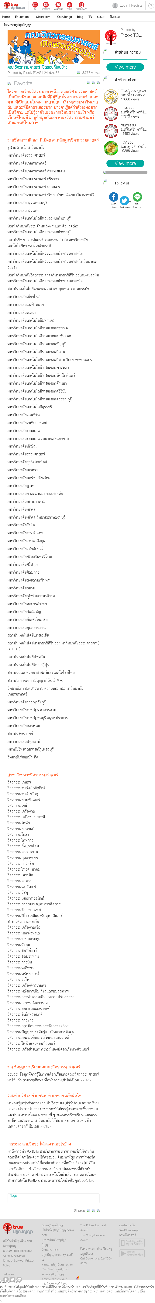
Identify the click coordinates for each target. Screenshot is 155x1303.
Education (22, 17)
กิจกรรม (115, 17)
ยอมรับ (5, 1296)
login (123, 5)
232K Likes (114, 205)
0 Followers (125, 204)
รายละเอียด (18, 1296)
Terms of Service (13, 1260)
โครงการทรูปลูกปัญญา (18, 25)
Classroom (43, 17)
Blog (80, 17)
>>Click (85, 1080)
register (136, 5)
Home (6, 17)
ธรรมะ (101, 17)
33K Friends (137, 205)
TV (90, 17)
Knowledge (64, 17)
